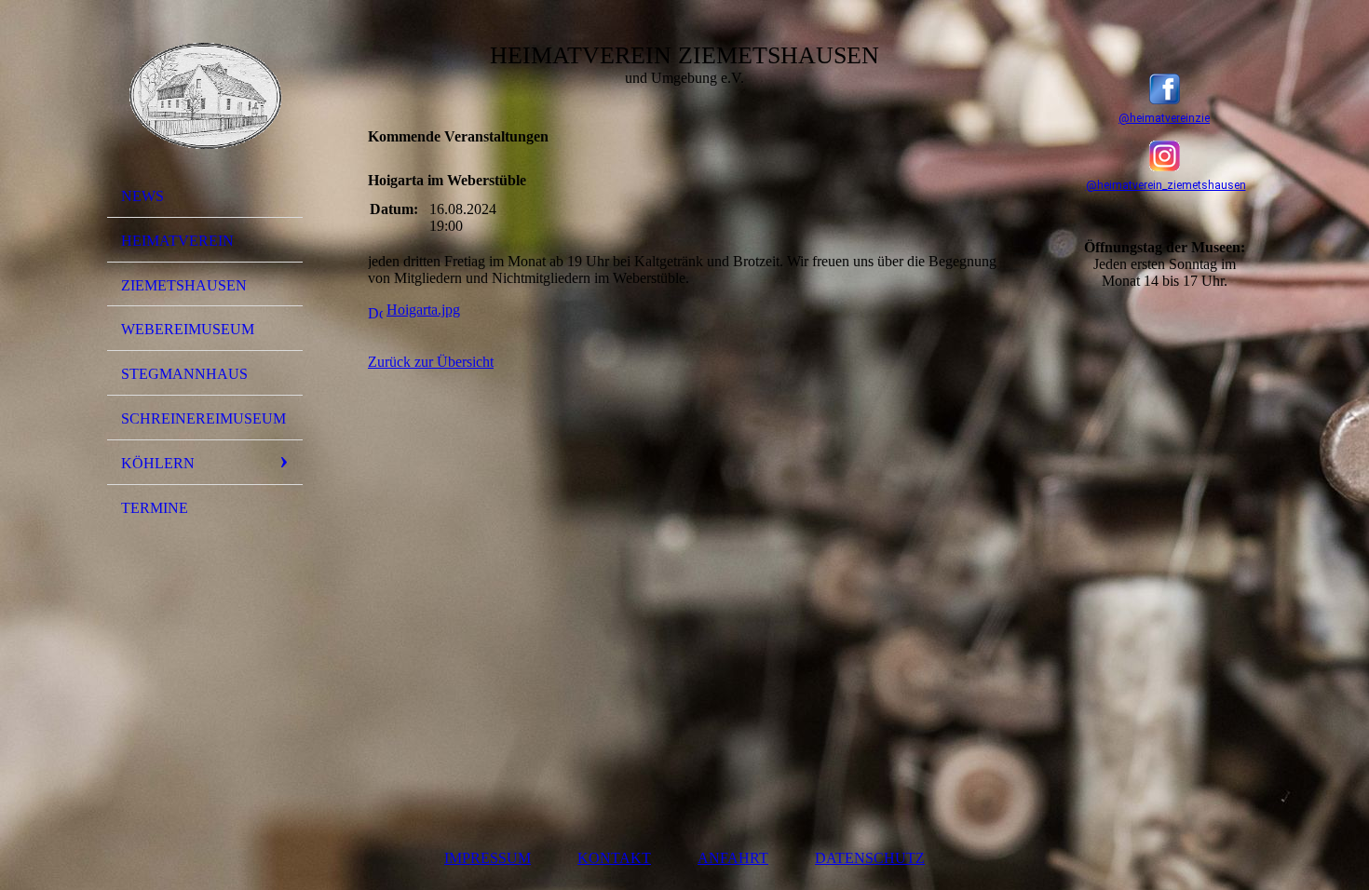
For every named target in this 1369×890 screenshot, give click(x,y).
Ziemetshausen (184, 285)
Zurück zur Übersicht (431, 362)
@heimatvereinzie (1164, 118)
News (142, 196)
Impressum (487, 858)
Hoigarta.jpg (423, 309)
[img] (205, 96)
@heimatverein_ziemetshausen (1166, 185)
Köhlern (158, 463)
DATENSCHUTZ (870, 858)
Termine (154, 508)
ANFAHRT (733, 858)
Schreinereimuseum (203, 418)
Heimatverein (177, 241)
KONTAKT (614, 858)
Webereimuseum (187, 329)
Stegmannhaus (184, 374)
